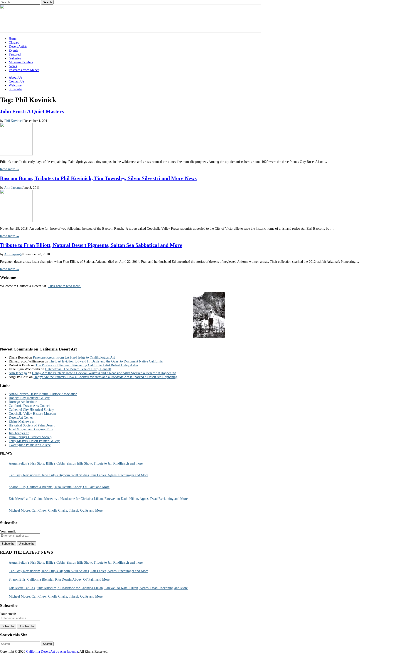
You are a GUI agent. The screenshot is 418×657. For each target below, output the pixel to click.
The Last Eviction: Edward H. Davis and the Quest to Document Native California (106, 361)
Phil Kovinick (14, 121)
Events (13, 50)
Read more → (9, 169)
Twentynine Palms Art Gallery (30, 445)
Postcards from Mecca (24, 70)
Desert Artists (18, 46)
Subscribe (15, 89)
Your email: (8, 531)
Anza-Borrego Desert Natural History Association (43, 394)
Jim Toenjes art (19, 433)
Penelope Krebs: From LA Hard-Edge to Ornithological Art (74, 357)
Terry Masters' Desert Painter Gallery (34, 441)
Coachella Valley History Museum (32, 413)
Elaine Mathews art (22, 421)
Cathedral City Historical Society (31, 409)
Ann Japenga (13, 187)
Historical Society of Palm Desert (31, 425)
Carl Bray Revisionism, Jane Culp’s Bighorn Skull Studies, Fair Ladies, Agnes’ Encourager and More (78, 475)
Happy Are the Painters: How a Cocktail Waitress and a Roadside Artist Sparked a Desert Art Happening (104, 373)
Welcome (15, 85)
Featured (15, 54)
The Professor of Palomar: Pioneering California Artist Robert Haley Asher (86, 365)
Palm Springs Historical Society (30, 437)
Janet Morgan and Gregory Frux (31, 429)
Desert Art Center (21, 417)
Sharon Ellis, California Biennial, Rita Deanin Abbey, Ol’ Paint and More (59, 487)
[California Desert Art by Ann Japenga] (130, 31)
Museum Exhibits (21, 62)
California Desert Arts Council (30, 406)
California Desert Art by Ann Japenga (52, 651)
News (13, 66)
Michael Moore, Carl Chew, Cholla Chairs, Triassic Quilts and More (56, 510)
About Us (15, 77)
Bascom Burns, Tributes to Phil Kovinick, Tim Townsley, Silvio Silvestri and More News (98, 178)
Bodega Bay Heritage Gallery (29, 398)
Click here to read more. (64, 286)
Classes (14, 42)
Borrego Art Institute (23, 402)
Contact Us (16, 81)
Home (13, 38)
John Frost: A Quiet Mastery (32, 111)
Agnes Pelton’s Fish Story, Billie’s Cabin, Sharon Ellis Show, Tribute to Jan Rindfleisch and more (76, 463)
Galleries (15, 58)
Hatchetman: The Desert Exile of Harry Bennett (78, 369)
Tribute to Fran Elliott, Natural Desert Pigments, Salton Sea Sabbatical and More (91, 245)
